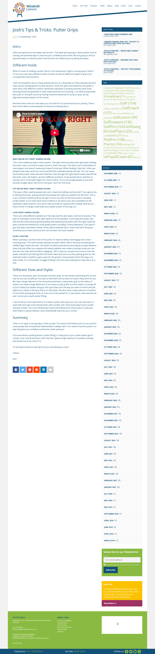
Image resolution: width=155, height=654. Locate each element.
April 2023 (108, 307)
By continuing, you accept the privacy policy (122, 564)
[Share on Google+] (30, 370)
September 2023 (111, 273)
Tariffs (102, 6)
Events (123, 6)
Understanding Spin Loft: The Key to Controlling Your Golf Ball (121, 43)
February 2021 (110, 480)
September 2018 (111, 514)
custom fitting (126, 90)
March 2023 (109, 313)
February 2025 (110, 220)
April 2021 (108, 467)
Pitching (129, 140)
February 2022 (110, 400)
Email (106, 556)
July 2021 (108, 447)
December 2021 (110, 414)
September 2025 (111, 187)
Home (75, 6)
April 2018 (108, 520)
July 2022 (108, 367)
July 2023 (108, 287)
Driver (130, 93)
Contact (138, 6)
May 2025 (108, 207)
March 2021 (109, 474)
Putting (128, 144)
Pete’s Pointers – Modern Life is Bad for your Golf (121, 61)
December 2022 (110, 333)
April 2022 (108, 387)
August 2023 (110, 280)
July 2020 (108, 494)
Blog (116, 6)
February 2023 (110, 320)
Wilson (137, 157)
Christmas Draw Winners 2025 (118, 34)
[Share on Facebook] (16, 370)
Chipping (118, 88)
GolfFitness (128, 113)
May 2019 (108, 507)
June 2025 (108, 200)
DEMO (122, 93)
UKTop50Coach (118, 156)
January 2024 (110, 247)
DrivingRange (114, 96)
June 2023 (108, 293)
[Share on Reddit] (36, 370)
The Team (84, 6)
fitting (123, 99)
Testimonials (61, 629)
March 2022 (109, 394)
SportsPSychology (112, 150)
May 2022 (108, 380)
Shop (130, 6)
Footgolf (131, 100)
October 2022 (110, 347)
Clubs (129, 88)
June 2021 (108, 454)
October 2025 (110, 180)
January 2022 (110, 407)
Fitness (116, 99)
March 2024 (109, 233)
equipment (130, 97)
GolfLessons (118, 122)
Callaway (108, 88)
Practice (112, 144)
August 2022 (110, 360)
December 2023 (110, 253)
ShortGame (109, 148)
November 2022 (111, 340)
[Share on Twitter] (23, 370)
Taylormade (125, 150)
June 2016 (108, 527)
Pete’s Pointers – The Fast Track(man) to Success (122, 70)
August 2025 (110, 193)
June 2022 (108, 374)
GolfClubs (117, 109)
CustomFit (112, 90)
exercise (108, 100)
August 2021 (110, 440)
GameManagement (111, 104)
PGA (125, 136)
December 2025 (110, 173)
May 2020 (108, 500)
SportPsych (119, 148)
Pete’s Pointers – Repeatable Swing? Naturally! (121, 52)
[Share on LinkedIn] (43, 370)
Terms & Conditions (64, 621)
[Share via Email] (50, 370)
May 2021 (108, 460)
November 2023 (111, 260)
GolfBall (107, 109)
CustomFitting (111, 93)
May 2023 (108, 300)
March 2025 (109, 213)
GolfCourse (117, 113)
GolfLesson (125, 117)
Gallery (109, 6)
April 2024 (108, 227)
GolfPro (114, 126)
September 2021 (111, 434)
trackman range (128, 153)
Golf (14, 36)
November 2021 (111, 420)
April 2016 (108, 534)
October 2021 (110, 427)
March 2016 (109, 540)
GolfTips (121, 131)
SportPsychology (132, 148)
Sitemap (60, 631)
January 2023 (110, 327)
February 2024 (110, 240)
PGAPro (114, 139)
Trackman (113, 153)
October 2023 (110, 267)
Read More (109, 603)
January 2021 (110, 487)
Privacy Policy (62, 623)
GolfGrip (108, 118)
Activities (93, 6)
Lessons (114, 135)
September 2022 (111, 353)
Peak (20, 643)
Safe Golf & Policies (64, 627)
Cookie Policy (62, 625)
